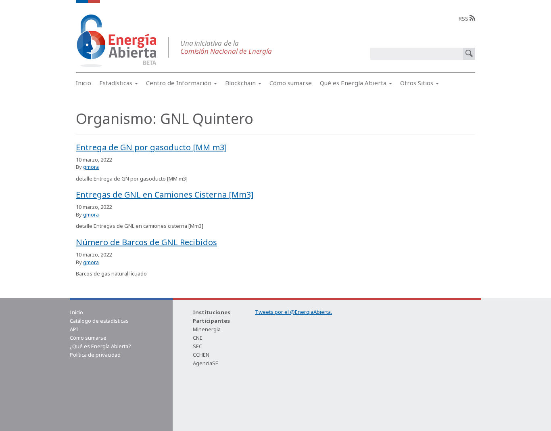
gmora (91, 166)
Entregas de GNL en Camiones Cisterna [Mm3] (164, 194)
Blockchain (241, 83)
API (74, 329)
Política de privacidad (95, 354)
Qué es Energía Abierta (354, 83)
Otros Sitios (417, 83)
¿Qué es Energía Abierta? (100, 346)
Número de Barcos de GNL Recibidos (146, 242)
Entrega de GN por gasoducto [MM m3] (151, 147)
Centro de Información (179, 83)
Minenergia (207, 329)
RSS (464, 18)
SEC (197, 346)
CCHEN (201, 354)
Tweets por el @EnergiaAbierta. (293, 311)
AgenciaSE (205, 363)
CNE (197, 337)
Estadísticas (116, 83)
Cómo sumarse (290, 83)
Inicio (83, 83)
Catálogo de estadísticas (99, 320)
